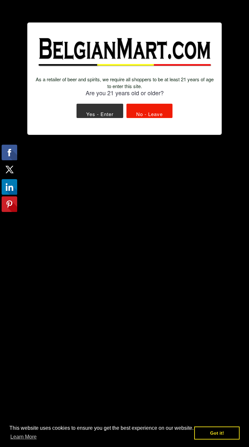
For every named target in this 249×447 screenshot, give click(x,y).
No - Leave (149, 114)
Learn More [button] (23, 437)
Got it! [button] (217, 433)
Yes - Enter (99, 114)
